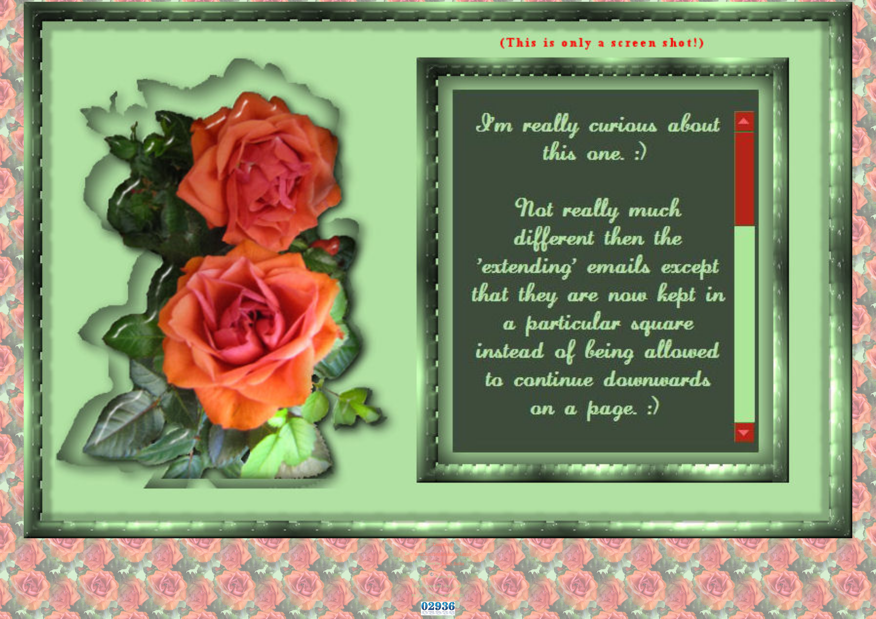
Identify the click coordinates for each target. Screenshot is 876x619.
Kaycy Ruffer (453, 563)
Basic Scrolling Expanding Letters (443, 553)
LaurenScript (443, 544)
